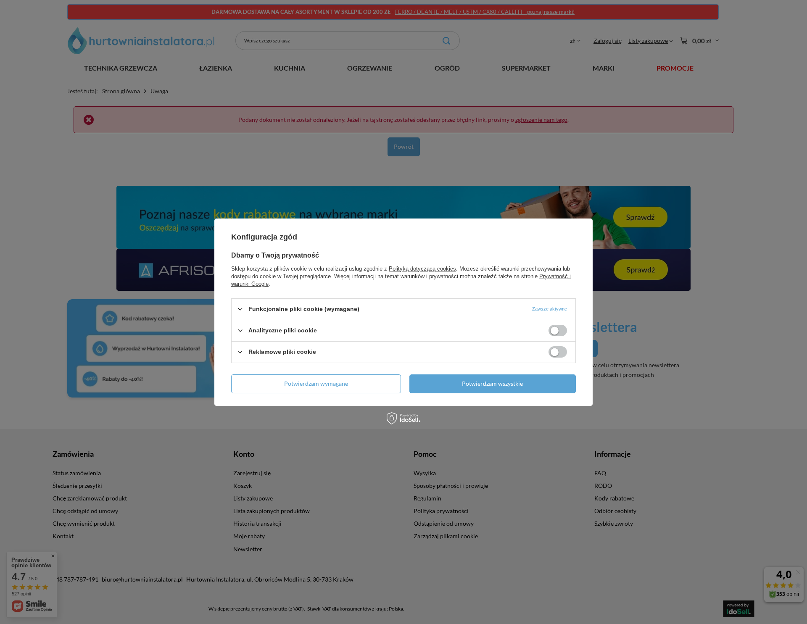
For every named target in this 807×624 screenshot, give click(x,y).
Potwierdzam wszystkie (492, 383)
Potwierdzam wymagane (316, 383)
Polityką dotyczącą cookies (422, 268)
